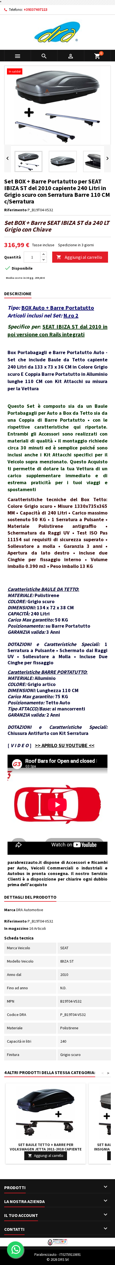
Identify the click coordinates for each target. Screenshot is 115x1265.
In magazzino (16, 928)
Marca (9, 909)
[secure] (57, 1241)
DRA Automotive (29, 909)
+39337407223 (35, 9)
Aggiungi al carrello (79, 257)
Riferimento (15, 209)
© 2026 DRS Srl (58, 1259)
